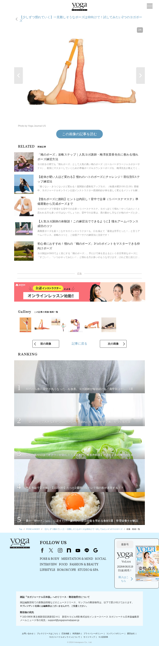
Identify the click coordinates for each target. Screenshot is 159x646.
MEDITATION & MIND (77, 559)
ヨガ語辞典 (103, 637)
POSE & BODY (49, 559)
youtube (77, 550)
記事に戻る (79, 343)
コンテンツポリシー (115, 633)
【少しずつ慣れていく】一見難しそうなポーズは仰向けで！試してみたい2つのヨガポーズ (80, 18)
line (86, 550)
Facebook (41, 550)
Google (95, 550)
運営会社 (131, 633)
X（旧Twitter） (51, 550)
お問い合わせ (28, 633)
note (68, 550)
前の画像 (45, 343)
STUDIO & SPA (88, 570)
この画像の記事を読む (79, 134)
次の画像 (113, 343)
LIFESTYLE (47, 570)
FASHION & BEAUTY (84, 565)
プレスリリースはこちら (47, 633)
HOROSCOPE (66, 570)
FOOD (63, 565)
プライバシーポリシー (93, 633)
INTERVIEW (48, 565)
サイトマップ (89, 637)
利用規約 (76, 633)
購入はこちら (123, 579)
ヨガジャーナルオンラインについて (64, 637)
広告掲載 (65, 633)
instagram (59, 550)
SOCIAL (100, 559)
